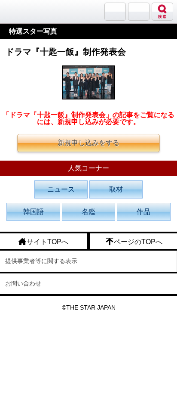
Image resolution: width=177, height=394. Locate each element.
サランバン (115, 11)
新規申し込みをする (88, 142)
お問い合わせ (23, 283)
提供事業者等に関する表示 (41, 260)
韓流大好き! (28, 11)
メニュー (138, 11)
